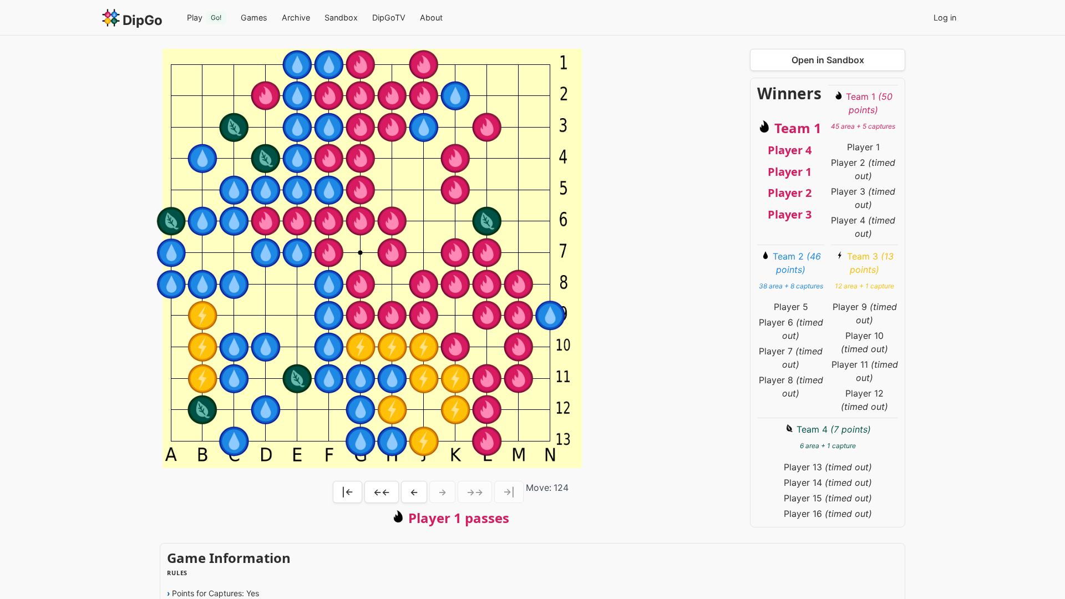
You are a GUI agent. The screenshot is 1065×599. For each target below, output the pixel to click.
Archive (296, 17)
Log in (945, 17)
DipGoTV (388, 17)
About (431, 17)
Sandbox (341, 17)
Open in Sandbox (828, 59)
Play (204, 17)
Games (254, 17)
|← (347, 492)
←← (381, 492)
